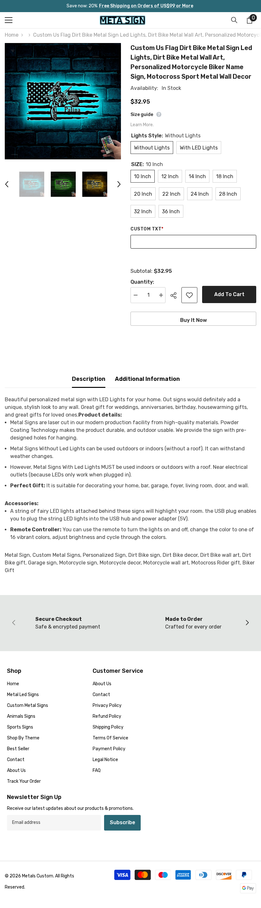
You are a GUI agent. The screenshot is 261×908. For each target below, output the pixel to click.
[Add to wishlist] (189, 295)
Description (88, 378)
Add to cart (229, 294)
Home (11, 35)
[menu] (8, 20)
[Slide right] (247, 623)
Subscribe (122, 822)
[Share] (175, 295)
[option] (63, 101)
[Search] (234, 20)
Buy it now (193, 320)
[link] (67, 623)
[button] (6, 184)
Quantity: (142, 282)
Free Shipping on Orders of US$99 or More (146, 6)
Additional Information (147, 378)
